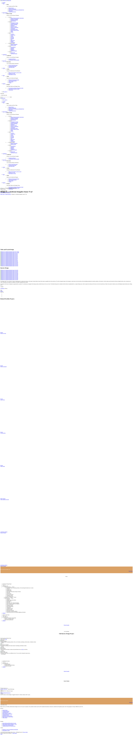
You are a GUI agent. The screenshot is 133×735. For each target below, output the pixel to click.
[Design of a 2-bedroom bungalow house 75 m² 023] (9, 277)
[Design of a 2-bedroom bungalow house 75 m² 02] (9, 254)
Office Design (4, 717)
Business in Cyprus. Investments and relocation (10, 729)
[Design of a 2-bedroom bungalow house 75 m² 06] (9, 258)
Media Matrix (14, 733)
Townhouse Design (5, 714)
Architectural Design (5, 711)
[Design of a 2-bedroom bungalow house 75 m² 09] (9, 261)
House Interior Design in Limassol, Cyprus (9, 724)
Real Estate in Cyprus (6, 730)
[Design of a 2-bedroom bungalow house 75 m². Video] (9, 251)
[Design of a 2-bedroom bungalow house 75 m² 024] (9, 278)
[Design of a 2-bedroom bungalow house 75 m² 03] (9, 255)
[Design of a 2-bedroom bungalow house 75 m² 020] (9, 274)
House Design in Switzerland (7, 713)
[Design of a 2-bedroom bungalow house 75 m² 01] (9, 253)
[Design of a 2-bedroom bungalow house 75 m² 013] (9, 264)
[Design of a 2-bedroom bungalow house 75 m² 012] (9, 263)
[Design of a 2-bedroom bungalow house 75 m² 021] (9, 275)
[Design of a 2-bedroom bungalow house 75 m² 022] (9, 276)
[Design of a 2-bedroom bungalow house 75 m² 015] (9, 270)
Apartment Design (5, 712)
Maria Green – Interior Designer (5, 194)
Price (22, 649)
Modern (1, 291)
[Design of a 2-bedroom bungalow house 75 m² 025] (9, 279)
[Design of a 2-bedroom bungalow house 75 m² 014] (9, 265)
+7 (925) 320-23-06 (3, 689)
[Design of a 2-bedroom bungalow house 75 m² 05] (9, 257)
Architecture (2, 288)
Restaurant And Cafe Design (7, 715)
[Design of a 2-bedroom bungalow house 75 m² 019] (9, 273)
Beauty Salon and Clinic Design (7, 716)
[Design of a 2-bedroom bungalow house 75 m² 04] (9, 256)
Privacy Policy (25, 732)
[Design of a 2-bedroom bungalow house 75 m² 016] (9, 271)
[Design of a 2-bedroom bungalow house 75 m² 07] (9, 259)
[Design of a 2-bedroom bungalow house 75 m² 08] (9, 260)
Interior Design (4, 710)
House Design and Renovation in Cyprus (9, 723)
